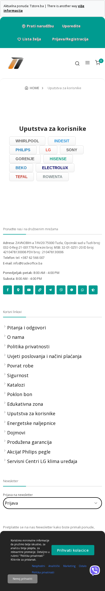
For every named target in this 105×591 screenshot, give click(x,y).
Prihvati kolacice (73, 550)
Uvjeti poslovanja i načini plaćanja (44, 356)
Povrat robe (20, 366)
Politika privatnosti (28, 346)
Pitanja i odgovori (26, 328)
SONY (71, 150)
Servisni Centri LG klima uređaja (42, 461)
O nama (15, 337)
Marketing (69, 566)
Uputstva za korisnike (31, 413)
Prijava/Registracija (70, 39)
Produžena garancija (29, 442)
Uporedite (71, 26)
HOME (34, 88)
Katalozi (16, 385)
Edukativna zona (25, 404)
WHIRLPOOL (27, 141)
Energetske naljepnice (31, 423)
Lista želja (31, 39)
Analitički (54, 566)
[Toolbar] (77, 63)
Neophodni (38, 566)
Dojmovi (16, 433)
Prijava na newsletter (18, 495)
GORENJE (25, 159)
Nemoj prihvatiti (22, 579)
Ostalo (82, 566)
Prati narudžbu (40, 26)
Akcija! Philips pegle (28, 452)
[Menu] (87, 63)
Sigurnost (18, 375)
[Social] (7, 289)
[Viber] (95, 570)
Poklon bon (19, 394)
